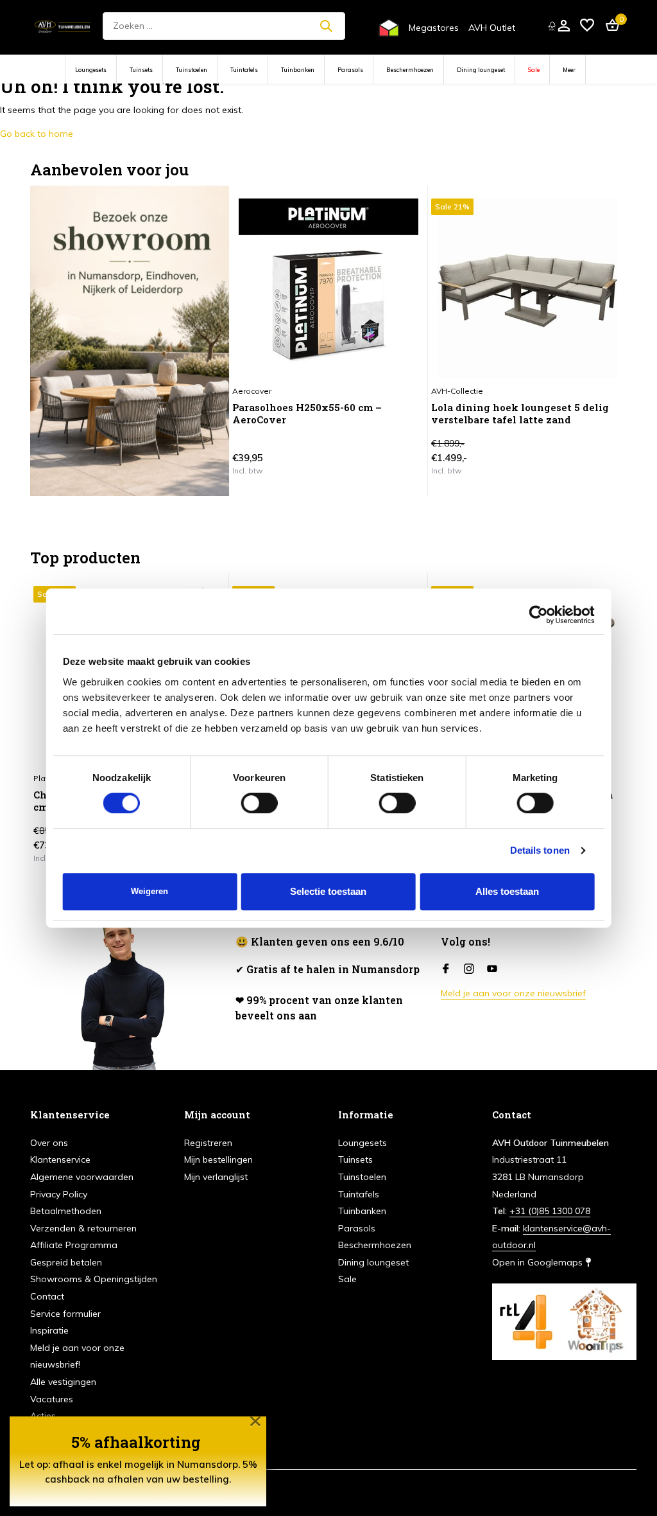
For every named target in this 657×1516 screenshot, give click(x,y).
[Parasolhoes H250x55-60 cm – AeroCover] (328, 288)
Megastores (434, 27)
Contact (47, 1296)
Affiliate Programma (73, 1245)
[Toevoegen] (402, 470)
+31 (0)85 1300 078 (549, 1211)
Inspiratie (49, 1330)
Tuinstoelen (191, 69)
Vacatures (51, 1399)
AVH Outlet (491, 27)
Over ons (49, 1143)
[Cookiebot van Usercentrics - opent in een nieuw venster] (538, 614)
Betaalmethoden (65, 1211)
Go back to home (36, 133)
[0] (609, 26)
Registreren (208, 1143)
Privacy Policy (58, 1194)
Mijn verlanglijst (216, 1177)
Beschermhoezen (410, 69)
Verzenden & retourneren (83, 1228)
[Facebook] (446, 969)
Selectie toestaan (328, 891)
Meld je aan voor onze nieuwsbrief (513, 993)
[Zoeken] (326, 25)
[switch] (259, 803)
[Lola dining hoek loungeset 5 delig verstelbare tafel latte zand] (527, 288)
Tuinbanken (297, 69)
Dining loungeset (481, 69)
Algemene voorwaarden (81, 1177)
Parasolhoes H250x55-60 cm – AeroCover (307, 414)
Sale (534, 69)
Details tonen (540, 850)
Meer (569, 69)
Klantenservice (60, 1159)
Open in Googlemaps (538, 1262)
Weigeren (149, 891)
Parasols (350, 69)
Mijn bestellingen (218, 1159)
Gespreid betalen (66, 1262)
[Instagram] (469, 969)
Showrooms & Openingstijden (93, 1279)
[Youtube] (492, 969)
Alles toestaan (507, 891)
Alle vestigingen (63, 1382)
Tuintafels (244, 69)
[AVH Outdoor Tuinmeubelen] (62, 25)
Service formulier (65, 1313)
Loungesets (91, 69)
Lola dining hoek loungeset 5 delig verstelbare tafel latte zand (520, 414)
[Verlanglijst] (587, 26)
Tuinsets (141, 69)
